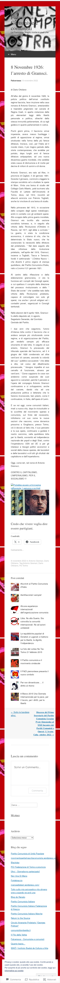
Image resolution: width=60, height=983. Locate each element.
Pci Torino (23, 565)
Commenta (37, 790)
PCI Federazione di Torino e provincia (28, 866)
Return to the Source (20, 918)
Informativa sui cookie (14, 970)
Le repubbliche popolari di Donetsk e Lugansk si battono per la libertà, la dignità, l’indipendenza (34, 638)
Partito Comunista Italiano (23, 901)
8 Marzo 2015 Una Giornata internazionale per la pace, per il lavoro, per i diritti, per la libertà (34, 698)
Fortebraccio (16, 880)
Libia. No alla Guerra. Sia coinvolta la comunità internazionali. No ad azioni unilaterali (32, 623)
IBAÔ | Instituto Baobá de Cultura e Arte (29, 948)
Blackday (15, 862)
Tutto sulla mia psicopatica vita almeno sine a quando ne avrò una (29, 891)
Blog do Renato (18, 896)
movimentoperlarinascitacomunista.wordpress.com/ (34, 858)
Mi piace (15, 815)
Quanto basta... (18, 943)
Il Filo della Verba (19, 934)
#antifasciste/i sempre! (31, 594)
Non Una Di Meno (19, 875)
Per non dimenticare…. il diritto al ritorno (31, 684)
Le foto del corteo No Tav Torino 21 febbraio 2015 (32, 650)
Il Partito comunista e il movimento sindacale (31, 662)
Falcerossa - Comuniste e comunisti (27, 939)
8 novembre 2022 (30, 80)
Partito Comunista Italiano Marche (26, 913)
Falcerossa (16, 80)
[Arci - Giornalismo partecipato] (25, 871)
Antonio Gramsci (36, 560)
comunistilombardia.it (21, 930)
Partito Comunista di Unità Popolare (27, 853)
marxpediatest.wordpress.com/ (25, 884)
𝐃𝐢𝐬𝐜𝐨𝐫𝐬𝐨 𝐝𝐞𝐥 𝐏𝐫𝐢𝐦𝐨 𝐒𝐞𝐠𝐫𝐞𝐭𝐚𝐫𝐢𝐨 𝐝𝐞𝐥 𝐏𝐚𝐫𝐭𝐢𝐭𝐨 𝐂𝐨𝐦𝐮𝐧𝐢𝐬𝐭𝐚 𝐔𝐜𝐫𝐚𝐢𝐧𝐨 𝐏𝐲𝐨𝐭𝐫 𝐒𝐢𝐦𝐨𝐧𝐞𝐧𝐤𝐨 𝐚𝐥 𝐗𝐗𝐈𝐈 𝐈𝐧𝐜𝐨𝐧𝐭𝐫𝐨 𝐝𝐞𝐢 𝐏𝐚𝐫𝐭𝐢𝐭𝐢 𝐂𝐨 (43, 723)
